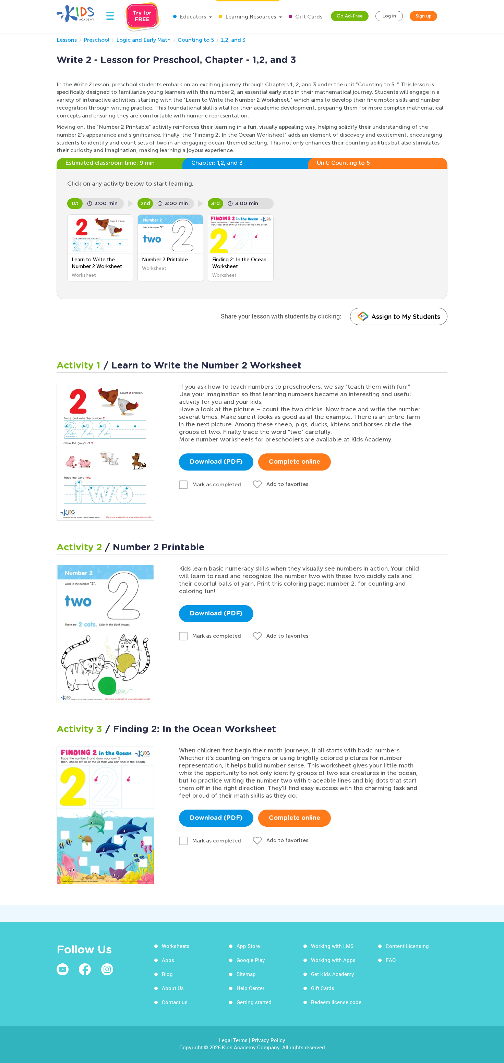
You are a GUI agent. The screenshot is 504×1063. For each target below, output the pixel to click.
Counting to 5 (196, 40)
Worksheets (176, 945)
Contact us (175, 1002)
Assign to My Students (405, 316)
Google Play (251, 959)
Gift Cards (308, 16)
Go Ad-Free (350, 16)
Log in (389, 16)
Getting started (254, 1002)
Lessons (67, 40)
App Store (248, 945)
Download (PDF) (216, 462)
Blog (167, 974)
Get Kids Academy (332, 974)
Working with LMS (332, 945)
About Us (173, 988)
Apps (168, 959)
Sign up (424, 16)
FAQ (391, 959)
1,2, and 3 (233, 40)
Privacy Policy (268, 1040)
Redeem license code (336, 1002)
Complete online (294, 462)
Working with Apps (333, 959)
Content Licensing (407, 945)
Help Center (250, 988)
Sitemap (246, 974)
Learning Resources (250, 16)
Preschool (96, 40)
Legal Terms (233, 1040)
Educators (192, 16)
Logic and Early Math (143, 40)
